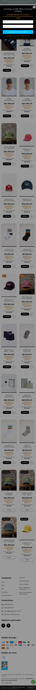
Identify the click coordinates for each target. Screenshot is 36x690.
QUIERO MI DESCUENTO (18, 32)
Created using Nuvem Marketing (18, 38)
